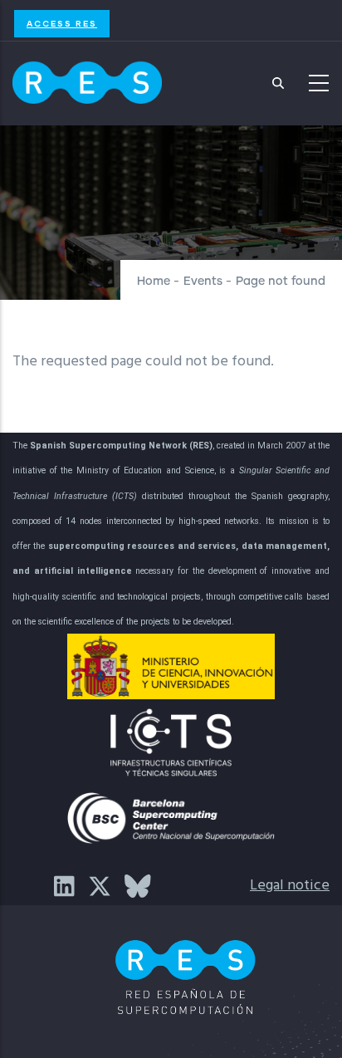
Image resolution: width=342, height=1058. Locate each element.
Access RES (62, 23)
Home (153, 281)
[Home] (87, 79)
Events (202, 281)
